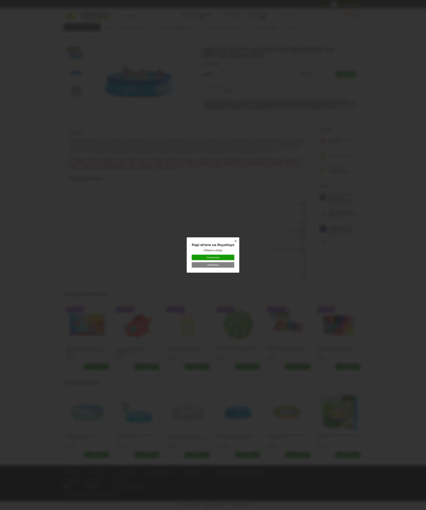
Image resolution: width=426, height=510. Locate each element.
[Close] (235, 241)
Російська (213, 264)
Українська (213, 257)
